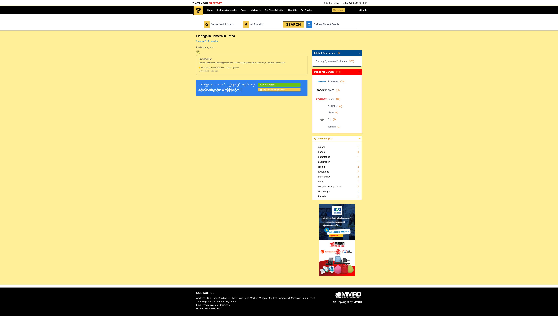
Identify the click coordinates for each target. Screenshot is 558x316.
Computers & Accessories (275, 63)
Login (364, 10)
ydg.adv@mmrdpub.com (274, 90)
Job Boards (255, 10)
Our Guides (306, 10)
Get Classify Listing (274, 10)
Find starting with (205, 47)
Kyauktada (323, 171)
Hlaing (321, 166)
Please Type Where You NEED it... (258, 19)
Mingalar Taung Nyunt (329, 186)
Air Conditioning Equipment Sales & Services (247, 63)
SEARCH (293, 24)
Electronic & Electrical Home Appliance (214, 63)
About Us (292, 10)
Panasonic (205, 59)
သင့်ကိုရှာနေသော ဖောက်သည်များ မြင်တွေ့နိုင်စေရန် (226, 87)
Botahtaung (324, 157)
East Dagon (324, 161)
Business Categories (227, 10)
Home (210, 10)
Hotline (354, 3)
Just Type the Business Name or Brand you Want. (328, 19)
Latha (321, 181)
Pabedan (322, 196)
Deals (243, 10)
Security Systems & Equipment (335, 61)
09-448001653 (269, 85)
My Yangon (338, 10)
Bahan (321, 152)
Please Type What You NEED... (217, 19)
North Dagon (324, 191)
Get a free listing (331, 3)
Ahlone (321, 147)
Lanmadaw (324, 176)
